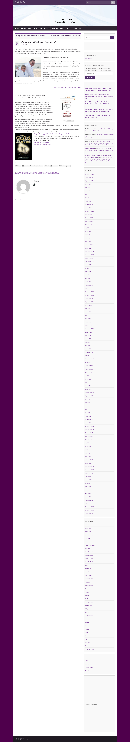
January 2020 (88, 248)
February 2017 (89, 352)
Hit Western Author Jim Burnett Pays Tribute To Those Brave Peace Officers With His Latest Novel (99, 136)
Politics (87, 595)
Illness (87, 565)
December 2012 (89, 507)
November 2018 (89, 295)
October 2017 (89, 332)
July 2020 (87, 228)
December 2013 (89, 466)
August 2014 (88, 439)
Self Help (87, 619)
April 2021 (88, 197)
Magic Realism (89, 578)
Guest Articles (89, 558)
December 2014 (89, 426)
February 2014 (89, 459)
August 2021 (88, 184)
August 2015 (88, 399)
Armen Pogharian (90, 148)
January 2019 (88, 288)
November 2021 (89, 174)
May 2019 (87, 275)
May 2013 (87, 490)
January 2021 (88, 207)
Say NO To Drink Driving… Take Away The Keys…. (64, 35)
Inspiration (88, 568)
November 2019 (89, 255)
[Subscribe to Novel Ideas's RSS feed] (24, 2)
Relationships (88, 605)
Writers (87, 646)
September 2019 (89, 261)
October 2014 (89, 433)
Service (87, 622)
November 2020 (89, 214)
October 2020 (89, 218)
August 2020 (88, 224)
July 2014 (87, 443)
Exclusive (29, 45)
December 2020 (89, 211)
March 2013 (88, 496)
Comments (89, 667)
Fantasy (87, 541)
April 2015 (88, 412)
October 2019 (89, 258)
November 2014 (89, 429)
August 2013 (88, 480)
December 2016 (89, 359)
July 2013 (87, 483)
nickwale (24, 45)
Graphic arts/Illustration (91, 552)
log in (22, 200)
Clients (68, 28)
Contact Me (77, 28)
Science (87, 612)
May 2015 (87, 409)
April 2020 (88, 238)
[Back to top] (126, 738)
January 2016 (88, 389)
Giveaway (34, 45)
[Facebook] (15, 2)
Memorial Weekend (20, 173)
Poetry (87, 592)
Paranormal (88, 588)
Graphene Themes (26, 739)
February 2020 (89, 244)
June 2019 (88, 271)
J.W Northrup (53, 172)
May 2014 (87, 449)
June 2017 (88, 339)
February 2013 (89, 500)
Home (17, 28)
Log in (86, 660)
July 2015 (87, 402)
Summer (49, 173)
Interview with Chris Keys (41, 142)
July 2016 (87, 375)
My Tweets (88, 58)
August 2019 (88, 265)
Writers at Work (89, 649)
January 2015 (88, 423)
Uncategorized (89, 636)
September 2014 (89, 436)
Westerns (87, 642)
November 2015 (89, 392)
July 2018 (87, 308)
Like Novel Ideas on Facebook (95, 45)
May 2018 (87, 315)
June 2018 (88, 312)
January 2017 (88, 355)
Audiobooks (88, 528)
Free (30, 172)
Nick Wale (29, 173)
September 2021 (89, 181)
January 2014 (88, 463)
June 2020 (88, 231)
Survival (87, 629)
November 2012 (89, 510)
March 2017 (88, 349)
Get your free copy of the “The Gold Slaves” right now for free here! (54, 134)
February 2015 (89, 419)
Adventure (88, 525)
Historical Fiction (89, 562)
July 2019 (87, 268)
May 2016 (87, 382)
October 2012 (89, 513)
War (86, 639)
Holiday (47, 172)
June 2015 (88, 406)
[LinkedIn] (21, 2)
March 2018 (88, 322)
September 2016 (89, 369)
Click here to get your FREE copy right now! (67, 87)
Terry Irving (55, 173)
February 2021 (89, 204)
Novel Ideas (65, 19)
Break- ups (88, 531)
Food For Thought (90, 545)
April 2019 (88, 278)
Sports (87, 625)
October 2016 (89, 365)
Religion (87, 609)
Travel (86, 632)
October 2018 (89, 298)
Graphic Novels (89, 555)
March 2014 (88, 456)
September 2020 (89, 221)
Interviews (88, 572)
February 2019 (89, 285)
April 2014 (88, 453)
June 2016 (88, 379)
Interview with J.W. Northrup (42, 144)
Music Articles (89, 585)
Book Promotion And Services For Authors (35, 28)
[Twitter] (18, 2)
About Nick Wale (57, 28)
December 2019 (89, 251)
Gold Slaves (41, 172)
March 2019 (88, 281)
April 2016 (88, 386)
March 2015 (88, 416)
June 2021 (88, 191)
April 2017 (88, 345)
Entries (88, 664)
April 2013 (88, 493)
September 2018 (89, 302)
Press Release (89, 602)
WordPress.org (89, 670)
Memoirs (87, 582)
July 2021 (87, 187)
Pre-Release (88, 599)
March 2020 (88, 241)
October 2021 (89, 177)
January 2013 (88, 503)
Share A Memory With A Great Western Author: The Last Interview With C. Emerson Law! (99, 104)
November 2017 (89, 328)
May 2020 (87, 234)
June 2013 (88, 486)
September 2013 (89, 476)
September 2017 (89, 335)
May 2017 (87, 342)
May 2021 (87, 194)
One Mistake (42, 173)
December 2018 (89, 291)
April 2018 (88, 318)
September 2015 (89, 396)
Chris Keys (20, 172)
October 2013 (89, 473)
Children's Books (89, 535)
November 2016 (89, 362)
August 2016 (88, 372)
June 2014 (88, 446)
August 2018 (88, 305)
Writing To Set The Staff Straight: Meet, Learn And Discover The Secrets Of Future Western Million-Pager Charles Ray (99, 143)
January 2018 (88, 325)
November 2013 (89, 470)
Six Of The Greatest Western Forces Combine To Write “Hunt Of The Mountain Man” (99, 96)
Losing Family (88, 575)
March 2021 (88, 201)
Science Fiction (89, 615)
